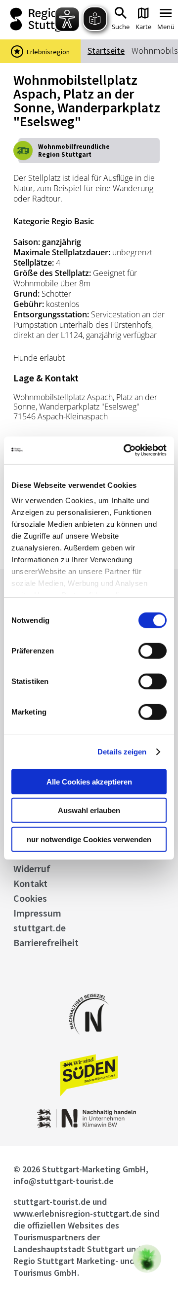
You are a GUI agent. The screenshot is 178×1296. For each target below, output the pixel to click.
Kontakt (30, 883)
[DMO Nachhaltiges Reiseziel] (89, 1041)
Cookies (30, 898)
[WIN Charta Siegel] (89, 1125)
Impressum (37, 913)
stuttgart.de (39, 927)
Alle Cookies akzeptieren (89, 781)
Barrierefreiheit (46, 942)
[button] (147, 1258)
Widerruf (31, 868)
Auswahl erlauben (89, 810)
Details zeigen (121, 752)
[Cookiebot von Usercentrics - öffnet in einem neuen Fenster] (126, 450)
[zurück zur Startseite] (39, 19)
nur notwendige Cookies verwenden (89, 839)
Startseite (106, 50)
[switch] (152, 650)
